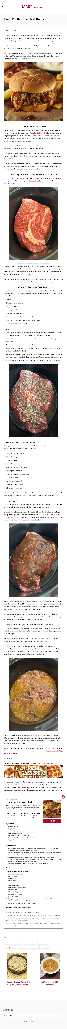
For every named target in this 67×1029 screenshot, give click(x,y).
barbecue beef (8, 943)
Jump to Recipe (10, 30)
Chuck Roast (17, 943)
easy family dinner (42, 943)
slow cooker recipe (23, 947)
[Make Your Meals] (33, 7)
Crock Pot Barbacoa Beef (38, 133)
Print (52, 821)
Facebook (21, 787)
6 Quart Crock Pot (35, 181)
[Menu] (2, 7)
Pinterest (31, 787)
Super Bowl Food (34, 947)
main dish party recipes (10, 947)
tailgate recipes (45, 947)
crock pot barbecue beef (29, 943)
